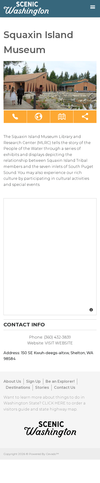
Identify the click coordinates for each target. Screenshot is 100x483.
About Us (12, 381)
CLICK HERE (54, 403)
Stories (42, 387)
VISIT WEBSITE (59, 343)
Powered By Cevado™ (44, 454)
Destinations (18, 387)
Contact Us (64, 387)
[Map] (50, 256)
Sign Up (33, 381)
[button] (15, 116)
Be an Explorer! (60, 381)
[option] (50, 85)
